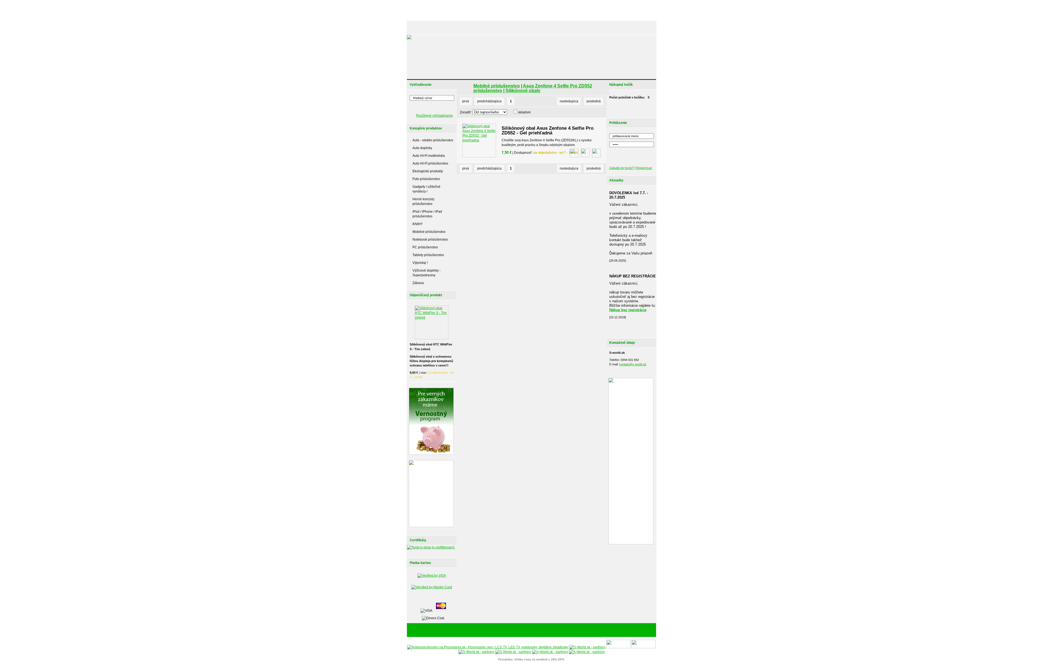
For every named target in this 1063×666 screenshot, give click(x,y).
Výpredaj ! (420, 263)
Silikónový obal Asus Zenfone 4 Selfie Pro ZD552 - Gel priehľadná (548, 131)
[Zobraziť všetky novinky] (638, 328)
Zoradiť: (466, 112)
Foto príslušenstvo (426, 179)
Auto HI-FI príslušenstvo (430, 163)
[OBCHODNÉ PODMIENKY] (576, 28)
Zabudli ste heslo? (621, 168)
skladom (524, 112)
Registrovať (644, 168)
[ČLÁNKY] (438, 28)
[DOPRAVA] (544, 28)
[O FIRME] (470, 28)
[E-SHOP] (419, 28)
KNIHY (417, 224)
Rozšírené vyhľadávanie (434, 116)
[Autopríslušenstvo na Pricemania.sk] (488, 647)
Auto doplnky (422, 148)
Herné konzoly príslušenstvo (423, 201)
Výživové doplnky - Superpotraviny (426, 273)
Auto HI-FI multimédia (428, 156)
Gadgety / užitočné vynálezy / (426, 189)
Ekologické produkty (427, 171)
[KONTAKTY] (642, 28)
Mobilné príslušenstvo (428, 232)
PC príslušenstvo (425, 247)
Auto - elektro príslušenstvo (432, 140)
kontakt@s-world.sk (632, 364)
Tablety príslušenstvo (428, 255)
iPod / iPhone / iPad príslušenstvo (427, 214)
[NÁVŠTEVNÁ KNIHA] (614, 28)
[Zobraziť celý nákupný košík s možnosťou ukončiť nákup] (638, 109)
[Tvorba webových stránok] (566, 630)
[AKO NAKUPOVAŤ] (516, 28)
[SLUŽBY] (490, 28)
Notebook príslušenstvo (430, 239)
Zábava (418, 283)
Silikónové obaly (522, 90)
